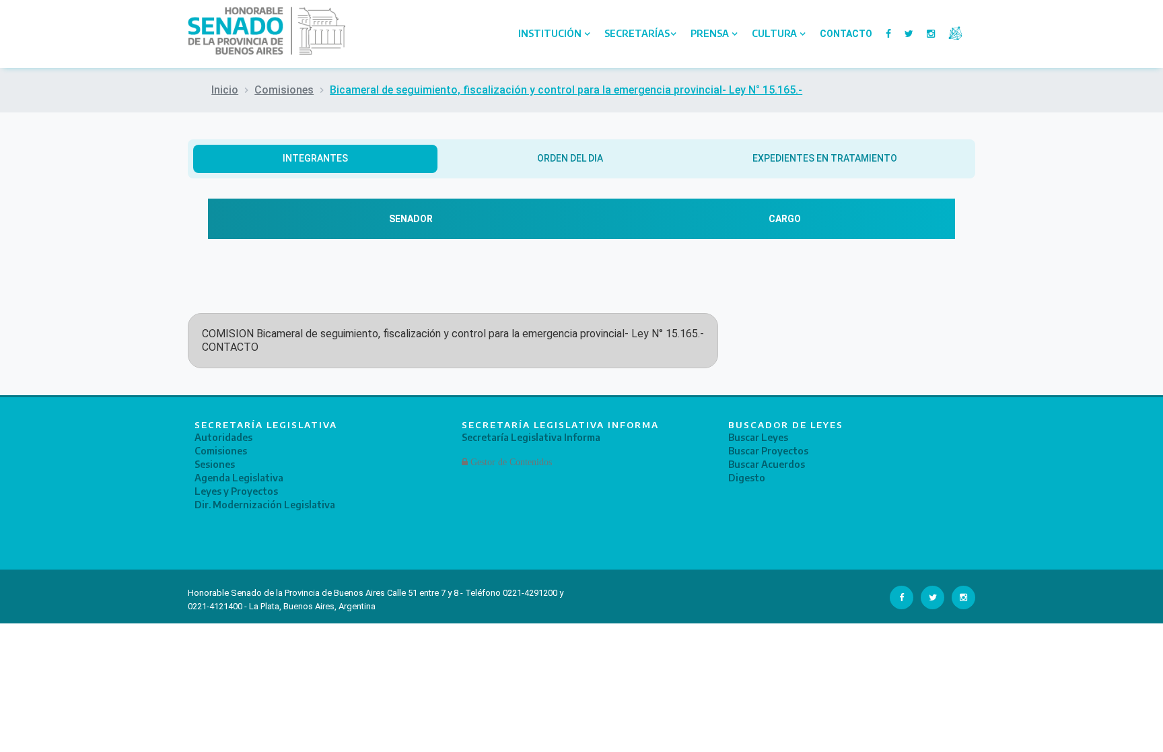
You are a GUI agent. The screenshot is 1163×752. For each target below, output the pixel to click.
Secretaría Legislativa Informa (531, 437)
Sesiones (215, 464)
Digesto (746, 477)
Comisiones (284, 89)
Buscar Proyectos (768, 450)
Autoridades (223, 437)
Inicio (224, 89)
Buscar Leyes (758, 437)
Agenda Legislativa (239, 477)
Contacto (846, 33)
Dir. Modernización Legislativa (265, 504)
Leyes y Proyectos (236, 491)
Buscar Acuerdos (766, 464)
